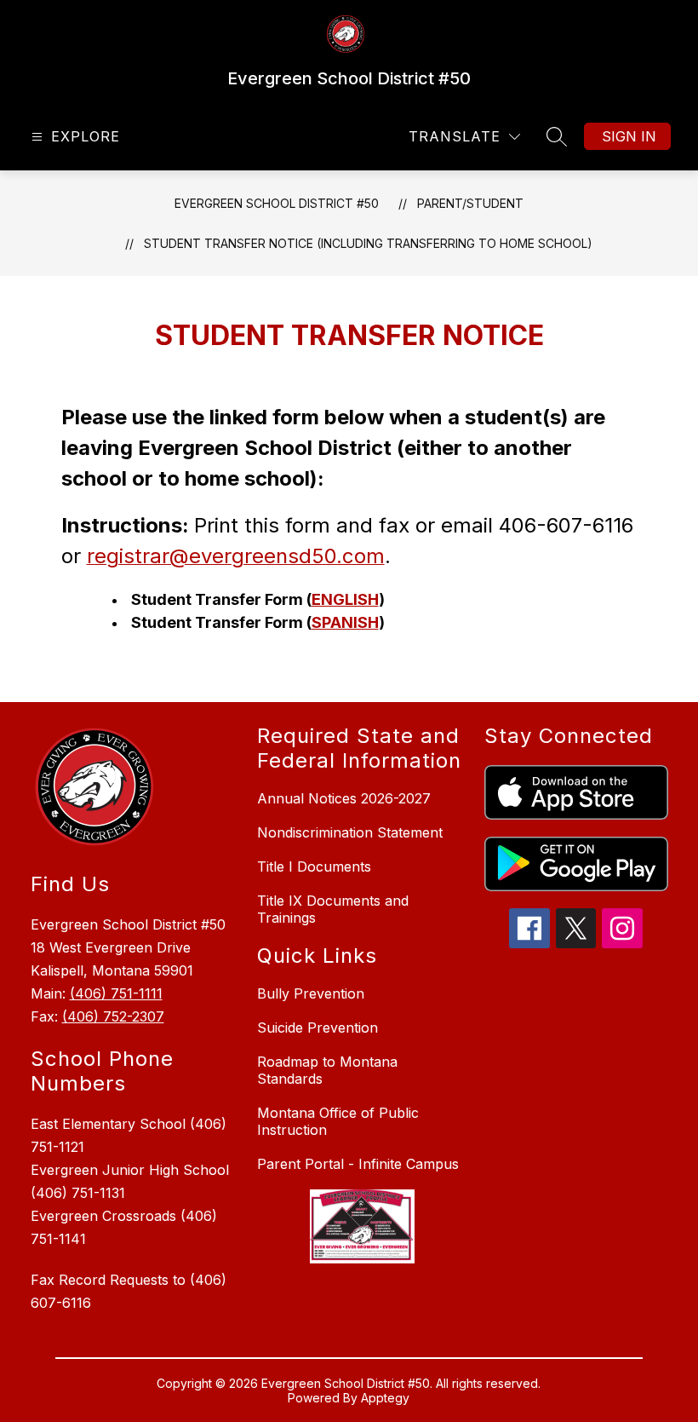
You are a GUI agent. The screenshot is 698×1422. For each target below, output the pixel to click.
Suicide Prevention (317, 1027)
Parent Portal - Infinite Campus (358, 1163)
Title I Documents (314, 866)
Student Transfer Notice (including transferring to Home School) (368, 243)
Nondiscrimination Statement (350, 832)
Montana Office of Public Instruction (338, 1121)
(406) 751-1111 (116, 993)
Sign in (629, 136)
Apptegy (385, 1397)
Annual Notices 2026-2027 (344, 798)
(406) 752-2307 (113, 1016)
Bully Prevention (310, 993)
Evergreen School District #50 (276, 203)
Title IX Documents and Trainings (333, 909)
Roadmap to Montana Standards (327, 1070)
